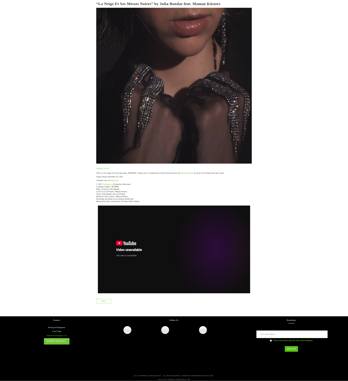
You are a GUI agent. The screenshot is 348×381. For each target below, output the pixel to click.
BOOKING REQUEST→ (57, 341)
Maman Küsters (187, 173)
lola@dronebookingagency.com (56, 335)
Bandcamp (114, 180)
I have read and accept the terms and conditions (293, 340)
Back (104, 301)
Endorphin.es (108, 184)
